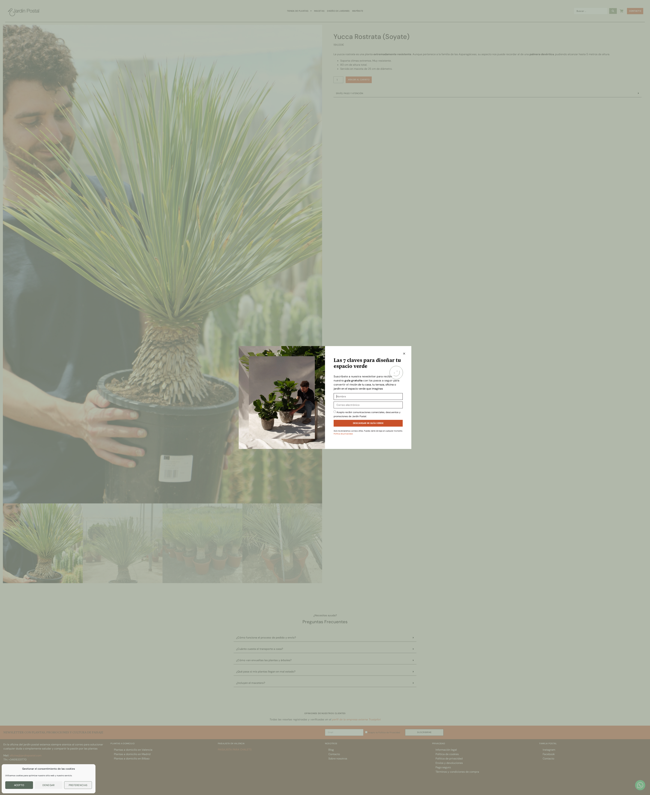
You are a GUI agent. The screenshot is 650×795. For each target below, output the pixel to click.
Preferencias (78, 785)
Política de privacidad (343, 434)
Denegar (48, 785)
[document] (325, 397)
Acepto (19, 785)
